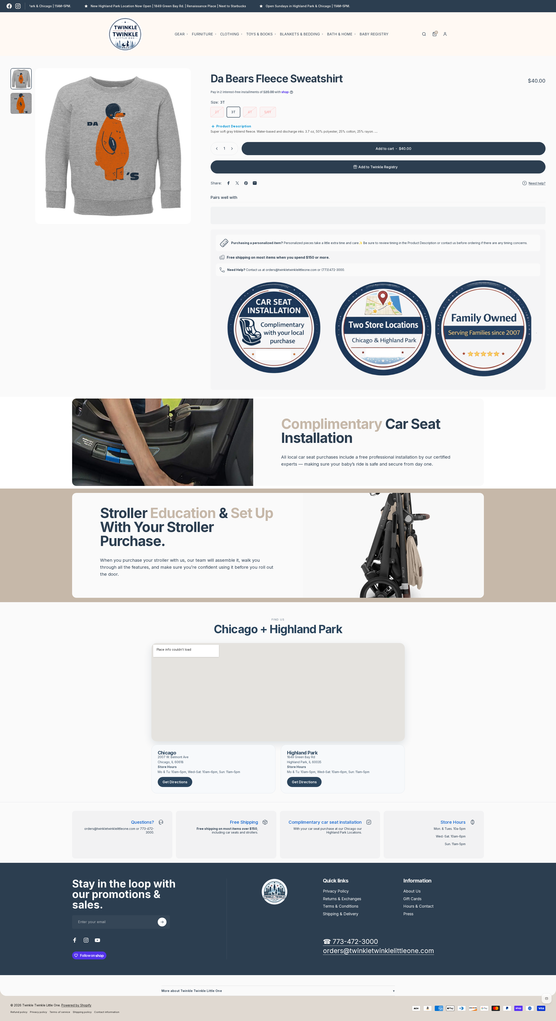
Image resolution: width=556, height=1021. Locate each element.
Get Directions (175, 782)
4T (250, 112)
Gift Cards (412, 898)
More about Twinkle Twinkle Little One (278, 991)
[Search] (424, 34)
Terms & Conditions (340, 906)
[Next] (179, 156)
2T (217, 112)
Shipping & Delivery (340, 914)
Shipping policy (82, 1012)
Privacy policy (38, 1012)
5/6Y (267, 112)
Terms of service (60, 1012)
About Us (412, 891)
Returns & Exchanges (342, 898)
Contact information (106, 1012)
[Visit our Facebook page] (9, 6)
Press (408, 914)
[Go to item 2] (21, 103)
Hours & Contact (418, 906)
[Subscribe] (162, 922)
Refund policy (18, 1012)
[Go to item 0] (21, 78)
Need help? (537, 183)
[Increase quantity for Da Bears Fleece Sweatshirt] (233, 148)
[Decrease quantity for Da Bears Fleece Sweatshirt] (216, 148)
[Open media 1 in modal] (113, 146)
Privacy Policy (336, 891)
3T (233, 112)
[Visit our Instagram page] (18, 6)
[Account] (445, 34)
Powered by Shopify (76, 1005)
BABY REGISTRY (374, 34)
